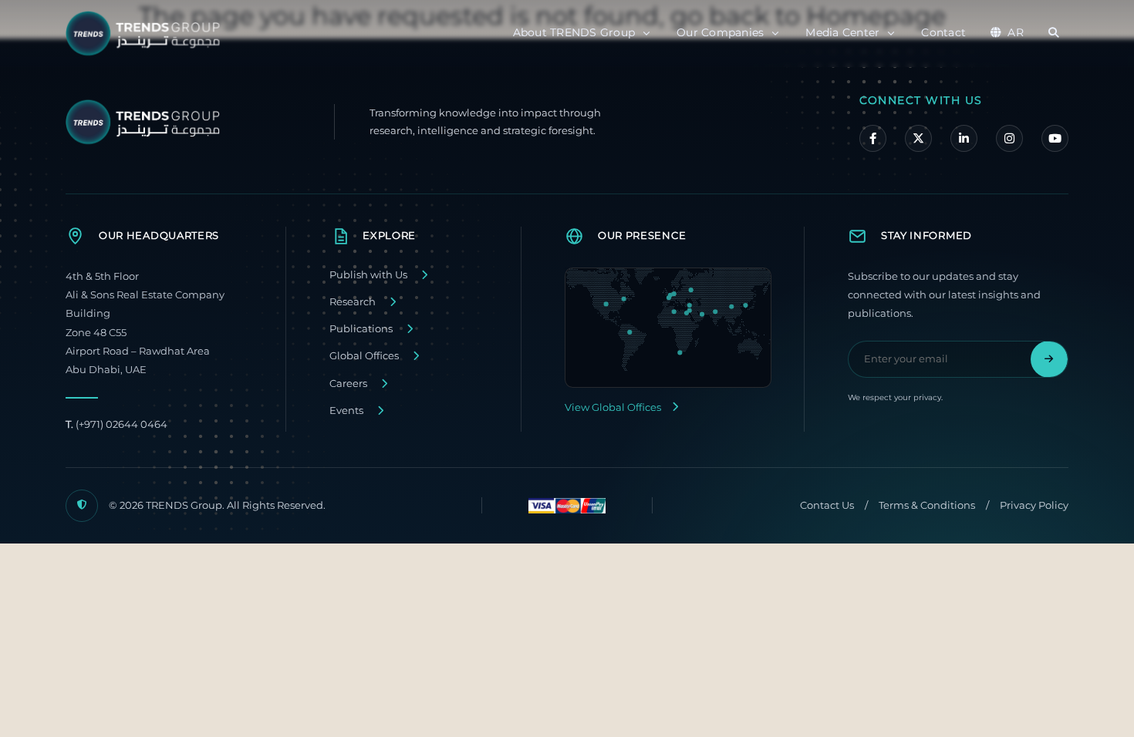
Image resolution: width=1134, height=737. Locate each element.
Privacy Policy (1034, 505)
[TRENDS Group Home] (147, 33)
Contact (943, 32)
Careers (348, 383)
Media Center (842, 32)
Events (346, 410)
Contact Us (827, 505)
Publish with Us (368, 275)
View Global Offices (613, 407)
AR (1015, 32)
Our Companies (720, 32)
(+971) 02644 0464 (116, 424)
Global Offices (364, 356)
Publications (361, 329)
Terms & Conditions (927, 505)
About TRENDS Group (574, 32)
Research (352, 302)
